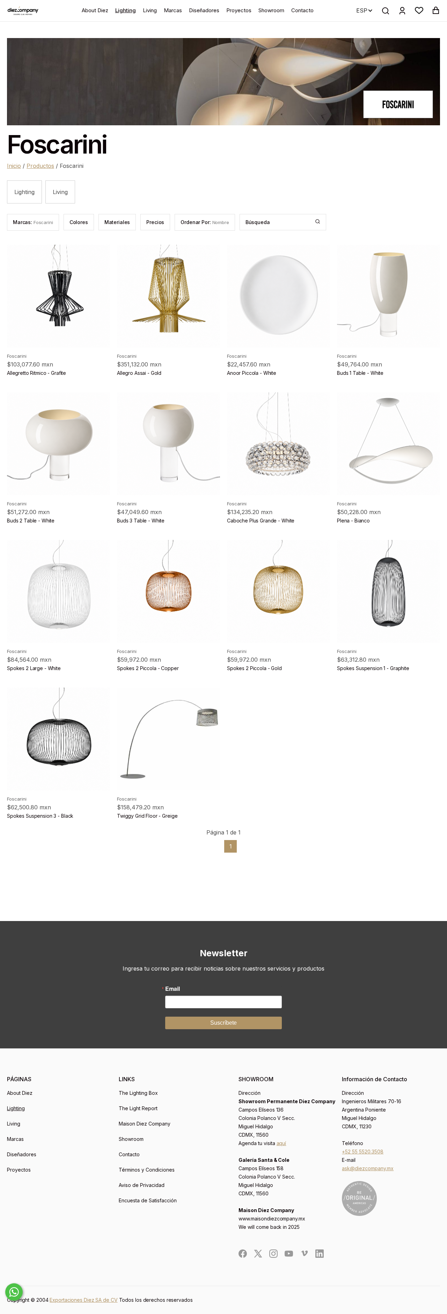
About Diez (95, 10)
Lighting (125, 10)
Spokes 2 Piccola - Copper (148, 668)
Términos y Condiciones (147, 1170)
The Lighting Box (138, 1093)
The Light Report (138, 1108)
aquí (281, 1143)
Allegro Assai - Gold (139, 373)
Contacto (302, 10)
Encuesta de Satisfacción (148, 1200)
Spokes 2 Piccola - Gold (254, 668)
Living (150, 10)
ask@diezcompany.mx (368, 1168)
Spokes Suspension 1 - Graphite (373, 668)
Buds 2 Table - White (30, 521)
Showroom (271, 10)
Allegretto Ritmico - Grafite (36, 373)
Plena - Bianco (353, 521)
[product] (58, 296)
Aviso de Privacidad (141, 1185)
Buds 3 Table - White (140, 521)
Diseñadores (204, 10)
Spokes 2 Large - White (34, 668)
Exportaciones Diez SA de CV (83, 1300)
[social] (243, 1253)
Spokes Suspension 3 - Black (40, 816)
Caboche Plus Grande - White (260, 521)
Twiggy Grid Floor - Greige (147, 816)
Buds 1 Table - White (360, 373)
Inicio (14, 165)
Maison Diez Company (144, 1124)
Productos (40, 165)
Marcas (173, 10)
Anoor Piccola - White (251, 373)
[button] (419, 10)
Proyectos (238, 10)
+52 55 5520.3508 (362, 1152)
